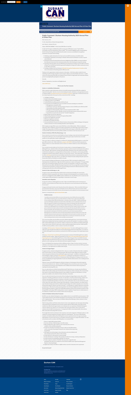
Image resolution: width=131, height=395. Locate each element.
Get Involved (46, 388)
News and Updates (69, 381)
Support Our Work (58, 390)
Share (85, 31)
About (45, 379)
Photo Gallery (46, 383)
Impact (56, 383)
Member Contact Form (70, 388)
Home (43, 23)
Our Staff (56, 379)
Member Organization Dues (59, 388)
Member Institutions (47, 381)
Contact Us (57, 381)
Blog (46, 23)
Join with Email (4, 2)
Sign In (25, 2)
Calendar (56, 392)
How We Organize (69, 383)
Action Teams (46, 390)
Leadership (68, 379)
